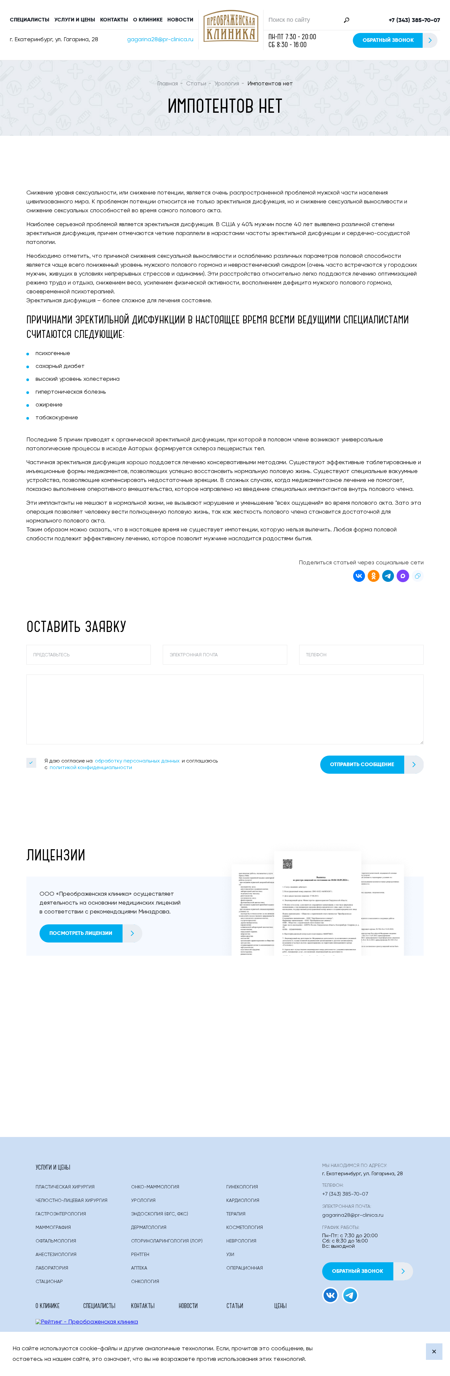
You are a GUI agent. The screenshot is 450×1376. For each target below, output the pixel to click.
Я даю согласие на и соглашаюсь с (131, 764)
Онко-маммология (155, 1187)
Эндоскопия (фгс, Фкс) (159, 1214)
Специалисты (29, 19)
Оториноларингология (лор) (167, 1241)
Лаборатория (52, 1268)
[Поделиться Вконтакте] (359, 577)
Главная (167, 84)
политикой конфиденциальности (91, 767)
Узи (230, 1254)
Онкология (145, 1281)
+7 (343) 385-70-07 (414, 20)
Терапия (235, 1214)
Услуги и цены (74, 19)
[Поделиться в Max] (402, 577)
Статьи (196, 84)
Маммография (53, 1227)
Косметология (244, 1227)
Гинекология (242, 1187)
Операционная (244, 1268)
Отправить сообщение (362, 764)
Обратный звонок (388, 40)
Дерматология (148, 1227)
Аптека (139, 1268)
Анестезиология (56, 1254)
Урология (226, 84)
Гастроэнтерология (61, 1214)
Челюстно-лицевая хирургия (71, 1200)
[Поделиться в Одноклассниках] (373, 577)
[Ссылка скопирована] (417, 577)
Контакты (114, 19)
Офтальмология (56, 1241)
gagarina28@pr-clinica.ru (160, 40)
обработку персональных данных (137, 761)
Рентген (140, 1254)
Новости (180, 19)
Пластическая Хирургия (65, 1187)
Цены (280, 1305)
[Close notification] (434, 1351)
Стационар (49, 1281)
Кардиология (242, 1200)
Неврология (241, 1241)
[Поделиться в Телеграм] (388, 577)
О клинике (147, 19)
